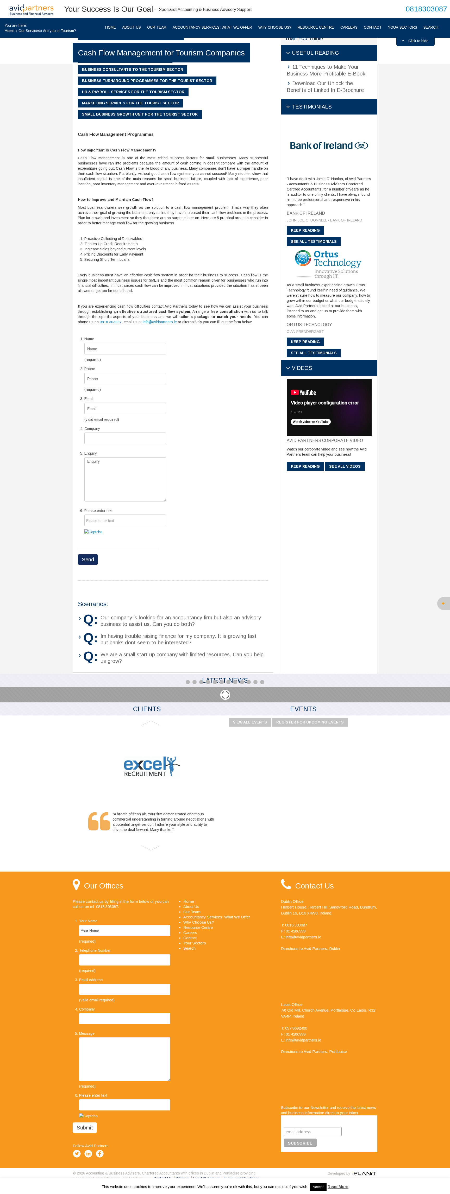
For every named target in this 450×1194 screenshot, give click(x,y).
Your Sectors (402, 27)
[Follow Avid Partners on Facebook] (101, 1157)
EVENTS (303, 709)
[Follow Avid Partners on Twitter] (78, 1157)
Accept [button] (318, 1187)
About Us (131, 27)
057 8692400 (296, 1028)
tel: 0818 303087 (104, 906)
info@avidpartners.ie (160, 322)
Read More (338, 1186)
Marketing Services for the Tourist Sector (130, 103)
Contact (373, 27)
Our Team (156, 27)
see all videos (345, 466)
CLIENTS (147, 709)
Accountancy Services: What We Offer (212, 27)
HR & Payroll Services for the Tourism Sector (133, 92)
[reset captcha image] (93, 531)
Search (430, 27)
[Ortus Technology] (329, 264)
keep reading (305, 230)
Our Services (29, 31)
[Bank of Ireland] (329, 145)
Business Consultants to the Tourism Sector (132, 69)
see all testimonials (314, 241)
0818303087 (426, 9)
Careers (349, 27)
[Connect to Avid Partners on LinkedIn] (89, 1157)
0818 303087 (111, 322)
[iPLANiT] (364, 1174)
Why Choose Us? (274, 27)
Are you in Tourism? (59, 31)
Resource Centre (316, 27)
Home (9, 31)
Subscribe (294, 1120)
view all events (250, 722)
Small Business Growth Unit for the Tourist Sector (140, 114)
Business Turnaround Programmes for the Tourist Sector (147, 81)
